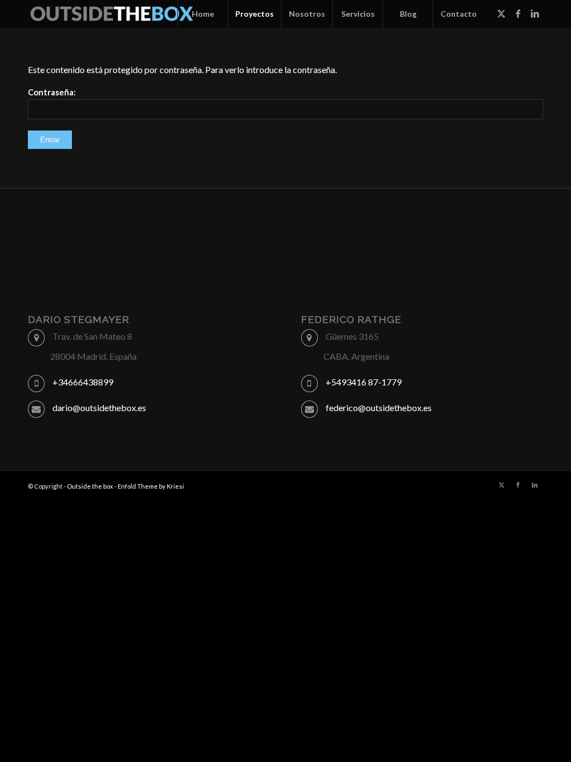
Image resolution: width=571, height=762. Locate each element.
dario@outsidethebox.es (99, 407)
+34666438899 (82, 382)
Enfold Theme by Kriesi (151, 486)
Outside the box (90, 486)
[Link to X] (501, 13)
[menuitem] (202, 14)
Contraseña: (52, 92)
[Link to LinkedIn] (534, 13)
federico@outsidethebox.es (379, 407)
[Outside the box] (111, 14)
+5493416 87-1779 (363, 382)
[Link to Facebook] (518, 13)
